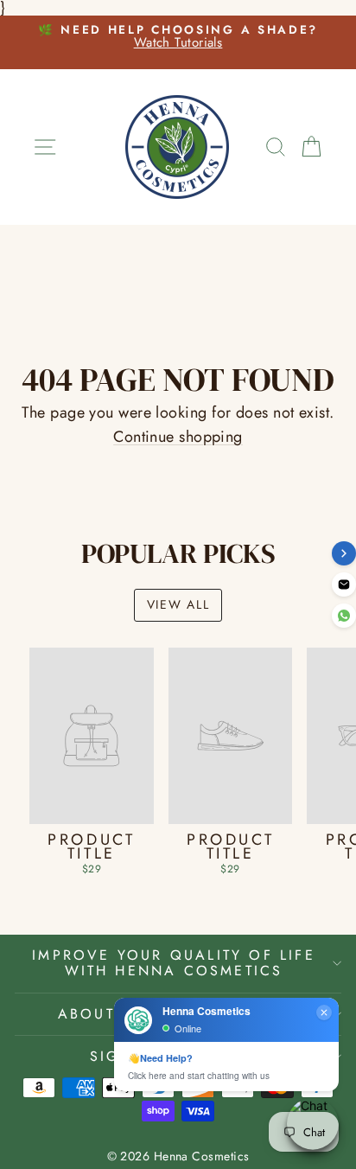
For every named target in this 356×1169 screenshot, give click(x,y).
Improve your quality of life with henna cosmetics (173, 963)
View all (178, 604)
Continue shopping (178, 436)
